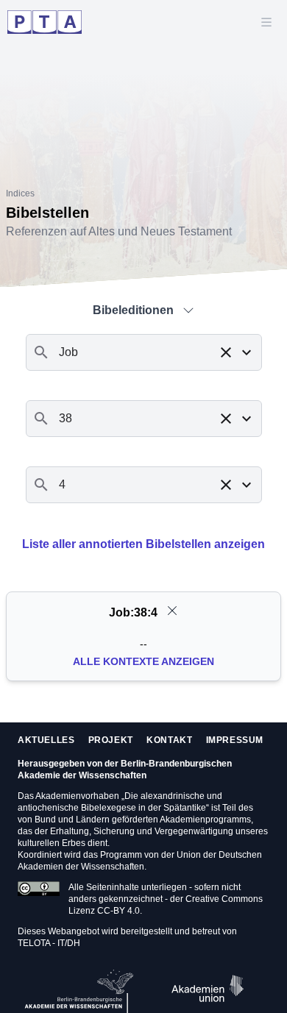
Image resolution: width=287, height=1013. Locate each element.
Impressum (234, 740)
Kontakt (169, 740)
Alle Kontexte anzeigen (143, 661)
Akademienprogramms (205, 819)
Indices (20, 193)
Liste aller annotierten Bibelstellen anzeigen (143, 544)
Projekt (110, 740)
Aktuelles (46, 740)
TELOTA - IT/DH (49, 943)
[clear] (172, 610)
